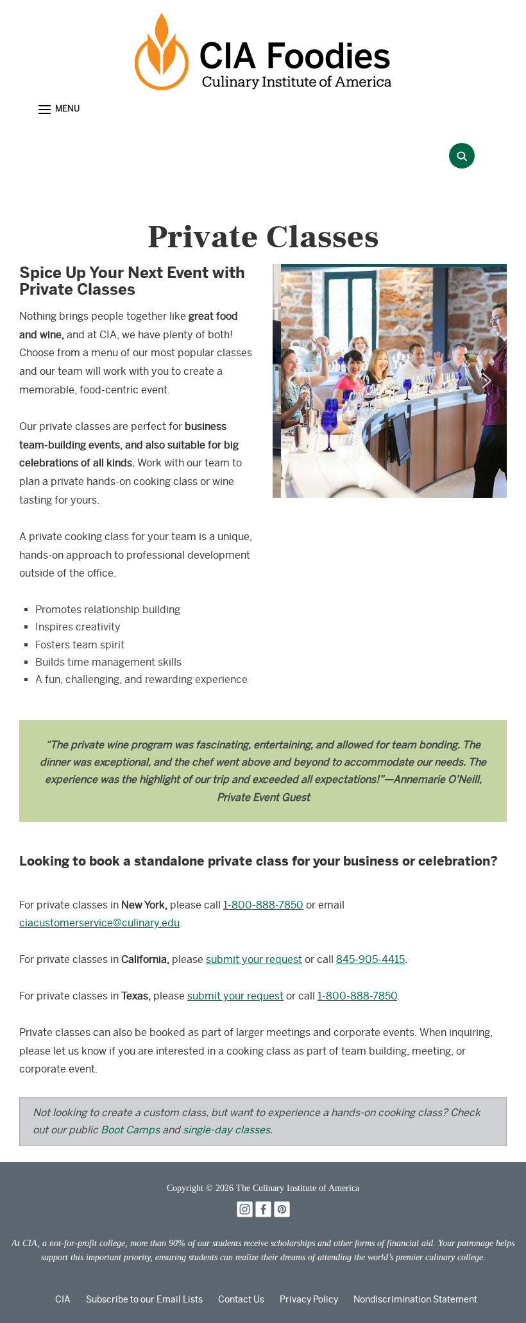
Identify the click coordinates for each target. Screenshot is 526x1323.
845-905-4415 (370, 959)
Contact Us (241, 1299)
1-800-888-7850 (263, 905)
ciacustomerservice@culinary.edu (99, 923)
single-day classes (226, 1130)
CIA (63, 1299)
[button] (59, 110)
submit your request (254, 959)
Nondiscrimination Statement (415, 1299)
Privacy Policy (309, 1299)
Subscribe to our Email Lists (144, 1299)
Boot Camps (130, 1130)
